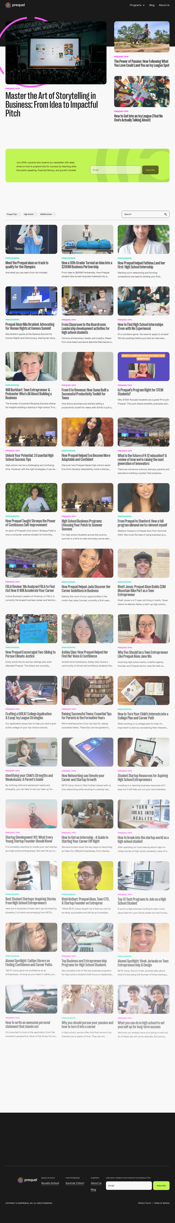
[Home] (15, 5)
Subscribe (150, 168)
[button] (137, 5)
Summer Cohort (74, 1183)
